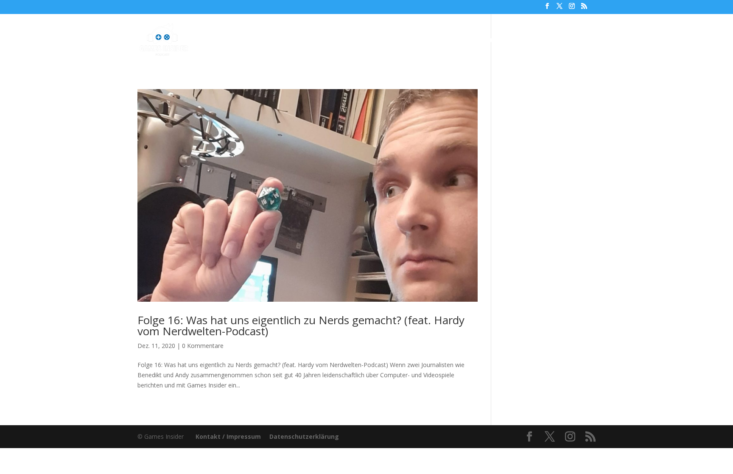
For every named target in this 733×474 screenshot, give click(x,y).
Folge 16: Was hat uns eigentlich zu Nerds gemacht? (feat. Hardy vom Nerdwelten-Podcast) (300, 325)
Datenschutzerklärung (304, 436)
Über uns (435, 40)
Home (262, 40)
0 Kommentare (203, 346)
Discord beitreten (549, 40)
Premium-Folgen (374, 40)
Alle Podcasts (305, 40)
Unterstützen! (485, 40)
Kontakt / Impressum (228, 436)
